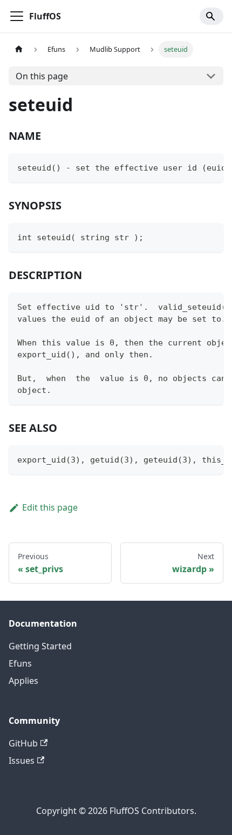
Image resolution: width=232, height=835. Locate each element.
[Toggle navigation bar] (17, 16)
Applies (23, 681)
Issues (22, 760)
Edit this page (50, 507)
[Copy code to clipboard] (210, 167)
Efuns (20, 663)
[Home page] (19, 49)
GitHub (23, 743)
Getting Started (40, 646)
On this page (42, 76)
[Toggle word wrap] (190, 167)
